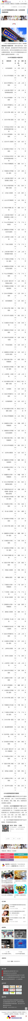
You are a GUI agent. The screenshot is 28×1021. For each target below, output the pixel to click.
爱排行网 (14, 866)
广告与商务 (21, 1014)
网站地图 (16, 1014)
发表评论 (15, 6)
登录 (12, 961)
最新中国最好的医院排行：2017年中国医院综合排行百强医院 (7, 882)
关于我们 (19, 1012)
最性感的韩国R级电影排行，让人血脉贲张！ (13, 979)
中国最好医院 (21, 854)
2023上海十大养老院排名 (7, 895)
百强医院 (7, 859)
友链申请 (11, 1014)
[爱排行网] (14, 1017)
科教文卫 (12, 3)
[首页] (26, 1008)
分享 (19, 838)
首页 (3, 3)
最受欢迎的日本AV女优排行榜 (10, 973)
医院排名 (21, 857)
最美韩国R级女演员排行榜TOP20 (10, 971)
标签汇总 (24, 1012)
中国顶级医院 (7, 857)
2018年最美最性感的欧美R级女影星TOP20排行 (14, 975)
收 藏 (14, 24)
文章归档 (6, 1014)
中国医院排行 (16, 806)
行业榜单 (7, 3)
